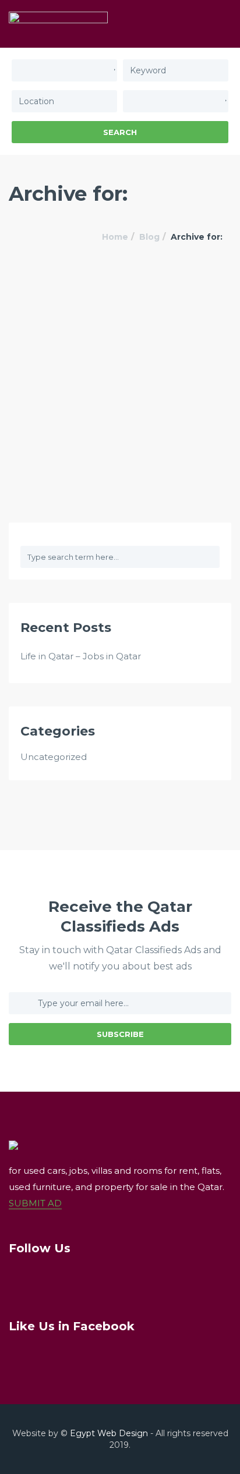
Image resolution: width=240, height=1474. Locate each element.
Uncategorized (53, 756)
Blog (149, 237)
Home (115, 237)
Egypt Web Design (109, 1433)
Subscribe (120, 1034)
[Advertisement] (120, 396)
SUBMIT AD (35, 1203)
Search (120, 132)
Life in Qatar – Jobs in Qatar (80, 656)
